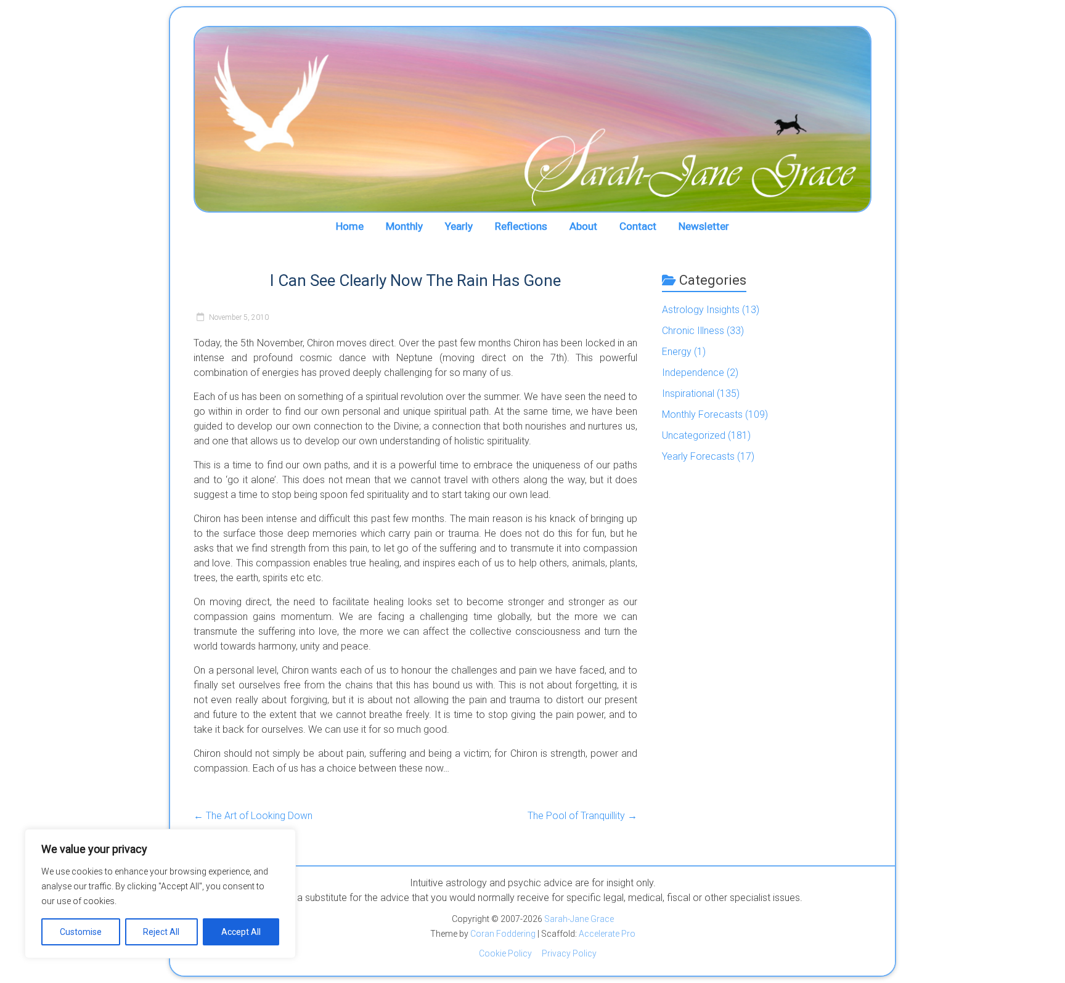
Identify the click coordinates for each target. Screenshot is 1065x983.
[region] (160, 893)
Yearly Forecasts (698, 456)
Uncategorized (693, 435)
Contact (637, 226)
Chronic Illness (693, 331)
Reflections (521, 226)
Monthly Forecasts (702, 414)
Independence (693, 372)
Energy (677, 351)
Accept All (241, 932)
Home (350, 226)
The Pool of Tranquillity (582, 816)
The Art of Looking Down (253, 816)
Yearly (459, 226)
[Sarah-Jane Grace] (532, 119)
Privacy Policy (569, 953)
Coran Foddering (503, 934)
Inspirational (688, 393)
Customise (81, 932)
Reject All (161, 932)
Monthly (404, 226)
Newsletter (704, 226)
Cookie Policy (505, 953)
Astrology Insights (701, 310)
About (583, 226)
